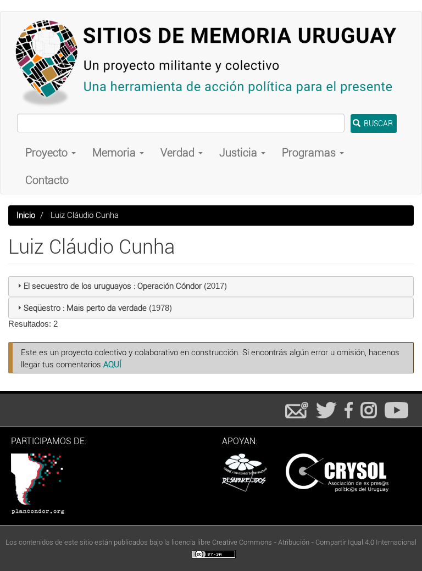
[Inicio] (211, 62)
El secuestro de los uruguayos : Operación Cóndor (113, 286)
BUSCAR (377, 123)
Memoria (115, 152)
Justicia (239, 152)
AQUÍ (112, 365)
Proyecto (47, 152)
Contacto (47, 180)
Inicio (25, 215)
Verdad (178, 152)
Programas (310, 152)
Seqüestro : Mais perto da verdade (85, 308)
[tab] (211, 286)
